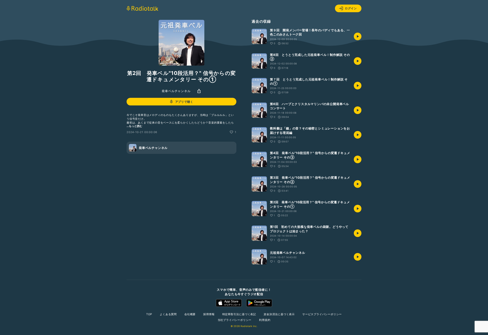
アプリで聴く (184, 102)
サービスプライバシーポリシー (322, 314)
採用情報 (208, 314)
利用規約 (264, 319)
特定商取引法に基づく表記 (239, 314)
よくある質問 (168, 314)
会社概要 (190, 314)
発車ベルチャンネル (176, 91)
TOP (149, 314)
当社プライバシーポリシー (235, 319)
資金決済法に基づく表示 (279, 314)
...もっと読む (134, 126)
